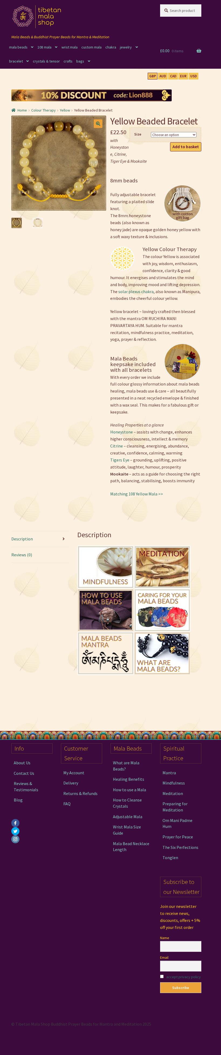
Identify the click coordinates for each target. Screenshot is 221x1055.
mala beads (18, 47)
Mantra (169, 772)
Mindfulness (174, 783)
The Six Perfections (180, 847)
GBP (152, 76)
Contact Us (24, 773)
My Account (73, 772)
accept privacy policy (183, 976)
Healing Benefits (128, 779)
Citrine (116, 446)
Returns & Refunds (80, 793)
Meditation (173, 793)
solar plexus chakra (136, 291)
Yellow (65, 110)
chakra (110, 47)
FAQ (67, 803)
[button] (98, 123)
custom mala (91, 47)
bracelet (16, 61)
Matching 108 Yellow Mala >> (136, 494)
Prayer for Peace (178, 836)
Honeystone (121, 432)
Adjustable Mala (127, 816)
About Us (22, 762)
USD (193, 76)
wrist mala (69, 47)
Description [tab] (22, 539)
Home (22, 110)
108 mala (44, 47)
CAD (173, 76)
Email (164, 957)
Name (164, 937)
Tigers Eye (119, 460)
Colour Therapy (43, 110)
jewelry (126, 47)
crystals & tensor (46, 61)
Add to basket (185, 146)
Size (137, 134)
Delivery (70, 783)
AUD (163, 76)
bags (80, 61)
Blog (18, 800)
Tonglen (170, 857)
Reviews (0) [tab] (21, 554)
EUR (183, 76)
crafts (68, 61)
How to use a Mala (129, 789)
